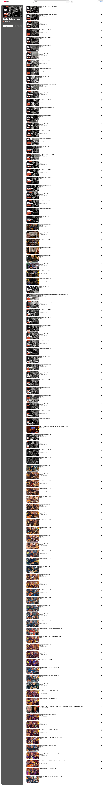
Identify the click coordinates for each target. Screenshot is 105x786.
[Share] (18, 26)
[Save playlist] (15, 26)
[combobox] (50, 1)
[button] (12, 11)
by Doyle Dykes (7, 21)
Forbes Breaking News (43, 707)
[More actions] (20, 26)
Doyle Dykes (41, 7)
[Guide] (2, 1)
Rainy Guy (40, 427)
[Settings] (96, 1)
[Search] (68, 1)
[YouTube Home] (7, 1)
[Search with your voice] (72, 1)
